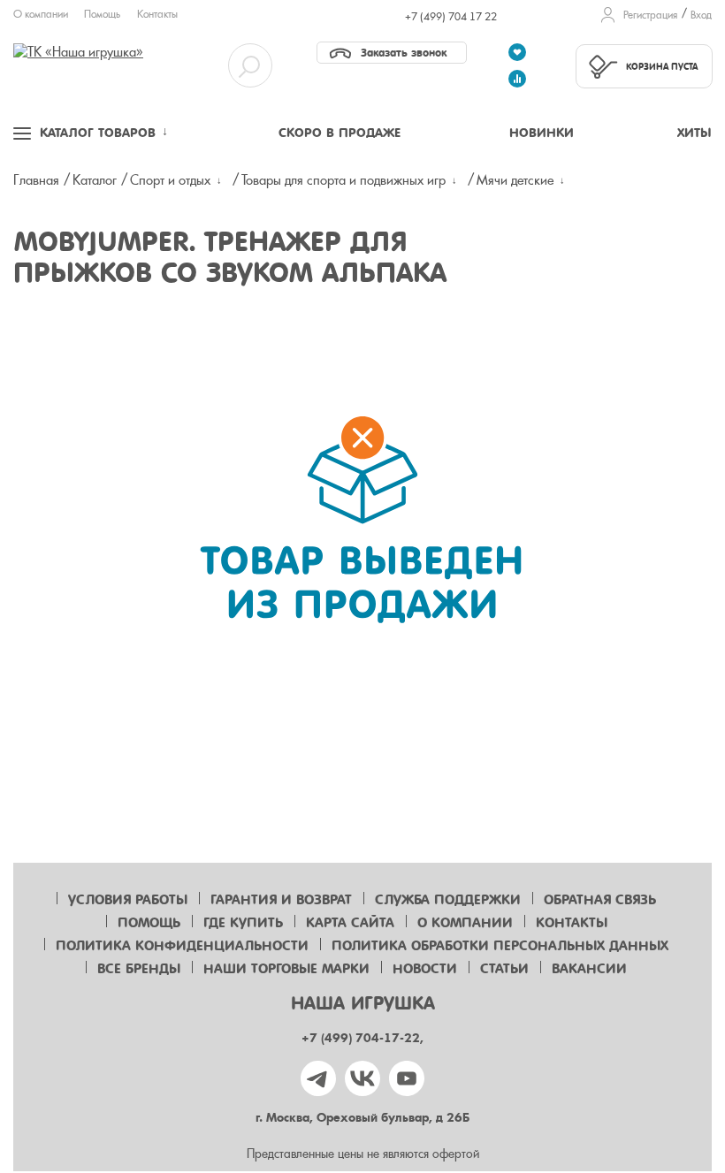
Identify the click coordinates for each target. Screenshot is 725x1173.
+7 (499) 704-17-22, (362, 1038)
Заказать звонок (403, 52)
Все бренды (138, 969)
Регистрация (650, 15)
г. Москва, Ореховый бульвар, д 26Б (362, 1117)
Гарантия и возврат (281, 900)
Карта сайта (350, 923)
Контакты (157, 14)
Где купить (243, 923)
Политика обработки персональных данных (500, 946)
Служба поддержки (448, 900)
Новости (425, 969)
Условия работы (127, 900)
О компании (40, 14)
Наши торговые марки (286, 969)
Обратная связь (600, 900)
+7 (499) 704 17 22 (451, 17)
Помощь (102, 14)
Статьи (504, 969)
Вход (701, 15)
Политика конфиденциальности (182, 946)
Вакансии (589, 969)
